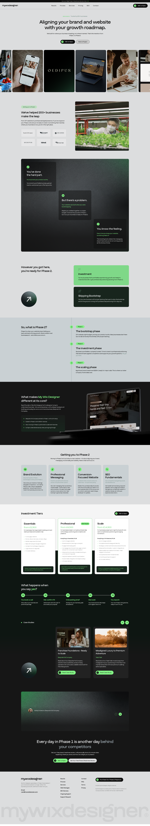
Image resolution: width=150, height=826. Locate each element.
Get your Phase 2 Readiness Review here (74, 1)
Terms (83, 787)
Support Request (65, 799)
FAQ (82, 784)
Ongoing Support (65, 796)
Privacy (83, 790)
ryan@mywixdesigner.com (29, 794)
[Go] (135, 6)
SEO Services (64, 793)
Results (62, 781)
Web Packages (64, 790)
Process (62, 784)
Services (63, 787)
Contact (83, 781)
